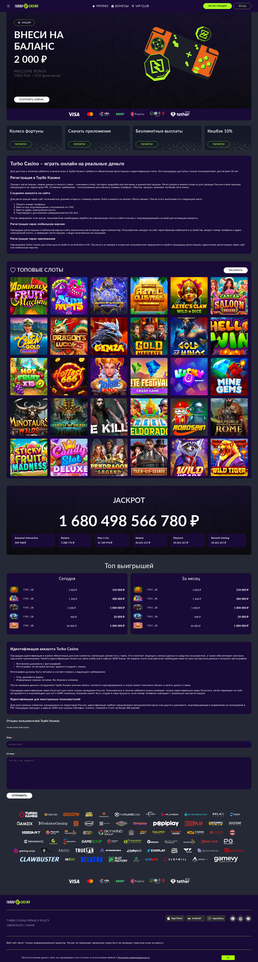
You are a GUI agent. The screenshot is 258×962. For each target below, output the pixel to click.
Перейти (21, 144)
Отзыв (10, 754)
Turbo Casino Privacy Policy (28, 920)
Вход (242, 6)
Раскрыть (235, 270)
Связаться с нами (20, 925)
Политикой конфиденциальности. (134, 957)
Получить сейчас (31, 99)
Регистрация (217, 6)
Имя (9, 737)
